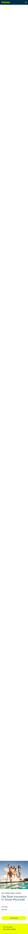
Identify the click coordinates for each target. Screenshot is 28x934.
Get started (14, 918)
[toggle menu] (26, 2)
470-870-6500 (9, 929)
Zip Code (4, 909)
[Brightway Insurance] (5, 2)
